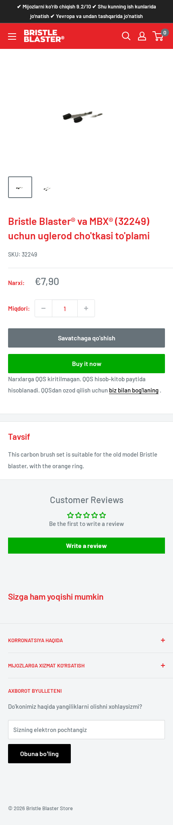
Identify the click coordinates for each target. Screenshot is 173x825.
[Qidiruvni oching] (126, 36)
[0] (158, 36)
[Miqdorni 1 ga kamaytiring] (43, 308)
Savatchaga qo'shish (86, 338)
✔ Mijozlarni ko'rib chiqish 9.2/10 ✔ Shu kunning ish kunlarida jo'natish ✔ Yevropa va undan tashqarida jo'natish (86, 11)
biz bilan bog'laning (134, 390)
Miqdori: (19, 308)
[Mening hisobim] (142, 36)
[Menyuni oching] (12, 36)
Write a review (86, 545)
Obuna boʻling (39, 753)
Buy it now (86, 363)
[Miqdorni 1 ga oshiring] (86, 308)
